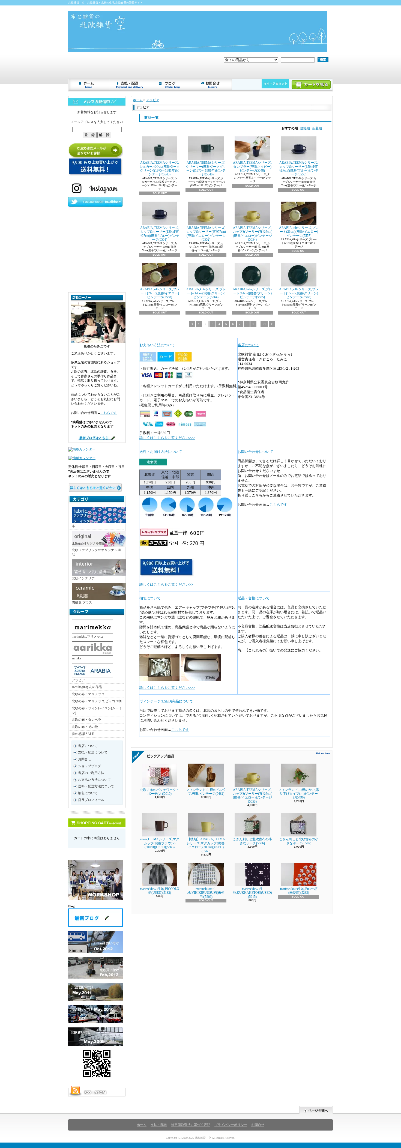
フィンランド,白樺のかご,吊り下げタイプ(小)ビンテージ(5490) (298, 794)
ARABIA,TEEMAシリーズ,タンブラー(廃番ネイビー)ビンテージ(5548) (252, 166)
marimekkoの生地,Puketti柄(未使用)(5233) (299, 891)
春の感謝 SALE (83, 734)
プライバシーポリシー (230, 1125)
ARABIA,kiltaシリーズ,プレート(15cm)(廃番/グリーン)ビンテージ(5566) (299, 293)
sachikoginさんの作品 (87, 687)
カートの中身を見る (96, 822)
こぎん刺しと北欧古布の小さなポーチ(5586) (252, 841)
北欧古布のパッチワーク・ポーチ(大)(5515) (159, 792)
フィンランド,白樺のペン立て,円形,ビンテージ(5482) (206, 792)
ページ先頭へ (316, 1110)
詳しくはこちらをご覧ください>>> (167, 438)
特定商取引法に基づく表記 (190, 1125)
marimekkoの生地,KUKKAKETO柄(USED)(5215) (252, 893)
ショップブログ (170, 84)
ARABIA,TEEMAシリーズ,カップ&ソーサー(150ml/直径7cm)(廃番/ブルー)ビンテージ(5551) (159, 233)
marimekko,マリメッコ (87, 636)
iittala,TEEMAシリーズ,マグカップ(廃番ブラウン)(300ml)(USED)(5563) (159, 843)
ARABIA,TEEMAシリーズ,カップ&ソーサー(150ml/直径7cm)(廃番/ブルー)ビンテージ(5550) (298, 168)
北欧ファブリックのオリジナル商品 (96, 552)
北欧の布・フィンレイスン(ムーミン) (97, 710)
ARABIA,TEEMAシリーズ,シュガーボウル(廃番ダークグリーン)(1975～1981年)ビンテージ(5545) (159, 168)
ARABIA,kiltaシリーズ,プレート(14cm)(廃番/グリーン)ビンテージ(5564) (206, 293)
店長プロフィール (91, 800)
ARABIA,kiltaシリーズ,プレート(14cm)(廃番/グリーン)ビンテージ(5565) (252, 293)
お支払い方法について (94, 780)
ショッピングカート (311, 84)
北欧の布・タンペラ (86, 720)
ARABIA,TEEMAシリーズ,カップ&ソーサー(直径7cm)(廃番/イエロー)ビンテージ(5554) (252, 233)
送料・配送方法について (96, 786)
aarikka (76, 658)
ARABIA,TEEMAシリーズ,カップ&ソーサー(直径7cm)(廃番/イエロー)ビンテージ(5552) (206, 233)
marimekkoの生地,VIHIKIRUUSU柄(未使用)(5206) (206, 893)
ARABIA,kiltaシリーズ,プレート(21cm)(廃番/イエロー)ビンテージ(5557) (299, 232)
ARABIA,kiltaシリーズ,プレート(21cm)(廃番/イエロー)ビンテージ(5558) (159, 293)
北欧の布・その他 (85, 727)
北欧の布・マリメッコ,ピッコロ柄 (97, 701)
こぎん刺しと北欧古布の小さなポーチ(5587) (298, 841)
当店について (88, 746)
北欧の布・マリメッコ (88, 694)
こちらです (108, 413)
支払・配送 (159, 1125)
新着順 (317, 128)
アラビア (78, 680)
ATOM (100, 1092)
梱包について (88, 793)
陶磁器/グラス (82, 602)
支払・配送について (129, 84)
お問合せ (211, 84)
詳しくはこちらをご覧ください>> (166, 584)
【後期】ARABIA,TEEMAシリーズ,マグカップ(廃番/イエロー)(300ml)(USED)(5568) (206, 845)
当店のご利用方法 (91, 773)
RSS (87, 1092)
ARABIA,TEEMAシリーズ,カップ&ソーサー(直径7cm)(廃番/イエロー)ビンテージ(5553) (252, 795)
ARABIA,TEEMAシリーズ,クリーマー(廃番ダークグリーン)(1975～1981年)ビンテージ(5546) (206, 168)
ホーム (88, 84)
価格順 (305, 128)
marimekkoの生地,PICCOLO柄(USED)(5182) (159, 891)
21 (264, 323)
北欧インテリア (83, 578)
